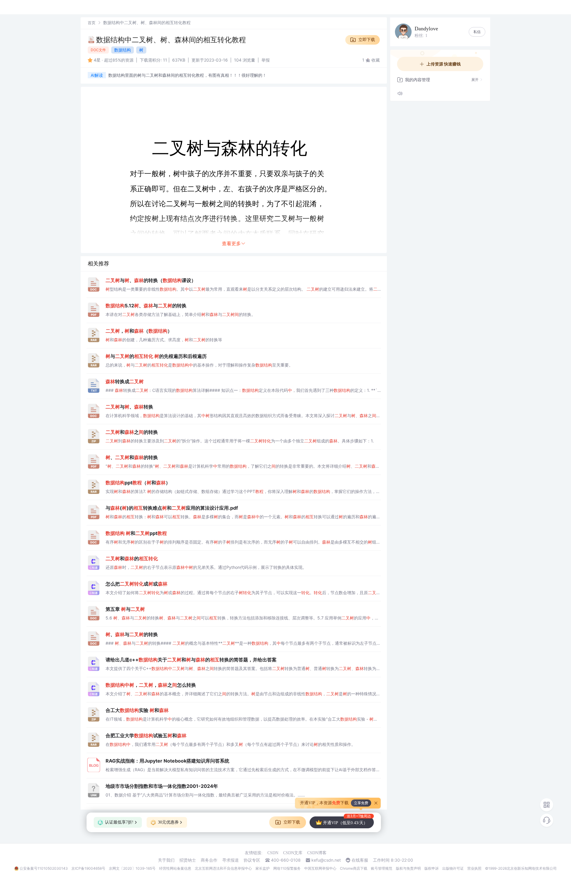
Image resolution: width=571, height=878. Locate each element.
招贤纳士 (187, 860)
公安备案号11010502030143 (44, 868)
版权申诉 (431, 868)
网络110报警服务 (287, 868)
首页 (91, 22)
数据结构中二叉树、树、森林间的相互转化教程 (171, 39)
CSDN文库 (292, 853)
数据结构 (122, 49)
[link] (91, 22)
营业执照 (474, 868)
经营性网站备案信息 (175, 868)
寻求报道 (230, 860)
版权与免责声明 (408, 868)
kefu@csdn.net (326, 860)
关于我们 (166, 860)
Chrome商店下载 (353, 868)
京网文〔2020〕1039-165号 (132, 868)
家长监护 (262, 868)
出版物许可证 (453, 868)
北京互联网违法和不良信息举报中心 (223, 868)
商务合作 (209, 860)
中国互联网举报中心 (320, 868)
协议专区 (252, 860)
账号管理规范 (381, 868)
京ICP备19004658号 (88, 868)
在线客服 (360, 860)
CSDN (272, 853)
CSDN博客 (317, 853)
